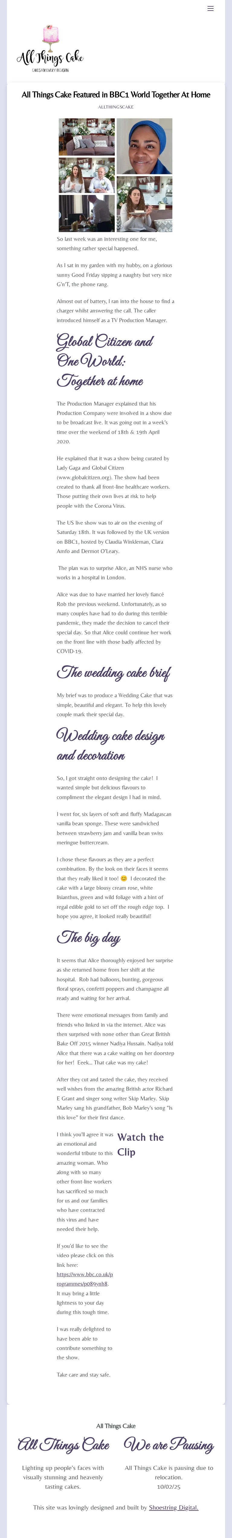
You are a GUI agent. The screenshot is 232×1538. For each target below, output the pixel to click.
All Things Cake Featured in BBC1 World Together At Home (116, 94)
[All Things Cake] (51, 79)
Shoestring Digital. (173, 1507)
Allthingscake (116, 106)
